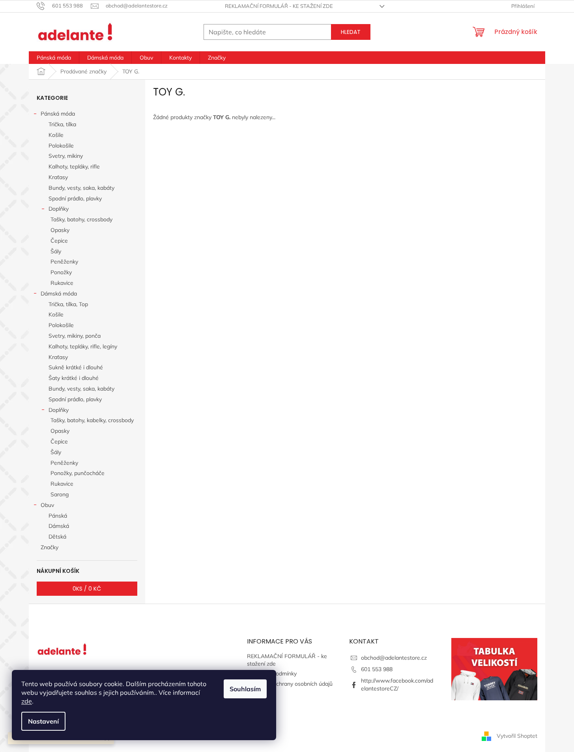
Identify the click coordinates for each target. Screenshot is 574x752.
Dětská (57, 536)
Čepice (59, 240)
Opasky (59, 230)
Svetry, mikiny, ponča (75, 335)
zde (26, 701)
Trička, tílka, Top (68, 304)
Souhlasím (245, 689)
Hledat (351, 32)
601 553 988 (377, 669)
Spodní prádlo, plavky (75, 198)
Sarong (59, 494)
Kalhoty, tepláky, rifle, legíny (83, 346)
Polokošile (61, 145)
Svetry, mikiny (66, 155)
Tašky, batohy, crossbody (81, 219)
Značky (49, 547)
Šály (55, 251)
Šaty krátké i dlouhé (74, 378)
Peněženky (64, 261)
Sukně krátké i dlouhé (76, 367)
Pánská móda (58, 113)
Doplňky (59, 208)
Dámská (59, 525)
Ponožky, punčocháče (77, 473)
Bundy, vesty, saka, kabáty (81, 187)
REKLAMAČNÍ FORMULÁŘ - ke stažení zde (279, 6)
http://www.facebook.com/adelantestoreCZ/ (397, 684)
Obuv (47, 505)
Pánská (58, 515)
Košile (56, 134)
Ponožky (61, 272)
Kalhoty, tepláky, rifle (74, 166)
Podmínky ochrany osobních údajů (290, 683)
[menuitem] (54, 57)
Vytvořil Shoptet (517, 735)
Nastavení (43, 721)
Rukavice (61, 282)
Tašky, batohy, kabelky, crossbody (92, 420)
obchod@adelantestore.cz (394, 657)
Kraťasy (58, 177)
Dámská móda (59, 293)
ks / (87, 589)
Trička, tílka (62, 124)
